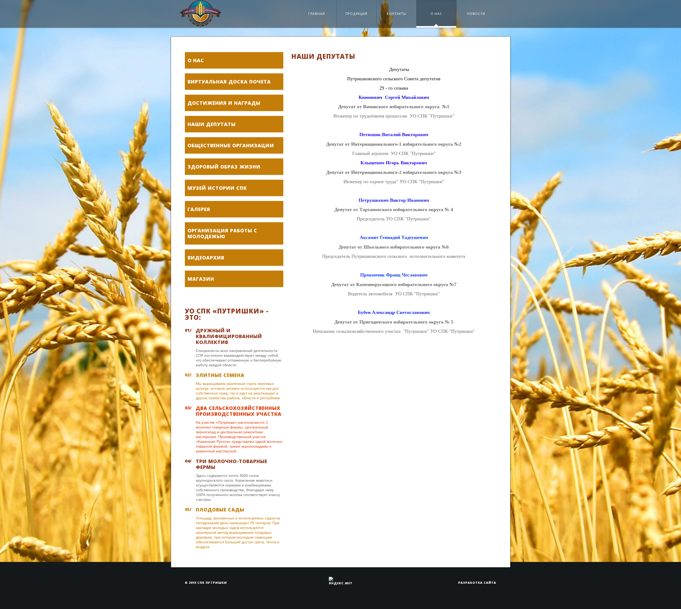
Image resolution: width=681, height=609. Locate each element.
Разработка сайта (477, 583)
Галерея (199, 209)
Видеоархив (206, 257)
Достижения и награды (224, 103)
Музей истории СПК (217, 188)
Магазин (201, 279)
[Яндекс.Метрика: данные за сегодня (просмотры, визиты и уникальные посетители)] (340, 581)
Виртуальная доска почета (229, 81)
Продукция (356, 13)
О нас (436, 13)
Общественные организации (231, 145)
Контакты (396, 13)
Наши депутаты (212, 124)
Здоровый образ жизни (224, 166)
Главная (316, 13)
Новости (476, 13)
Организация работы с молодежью (222, 233)
